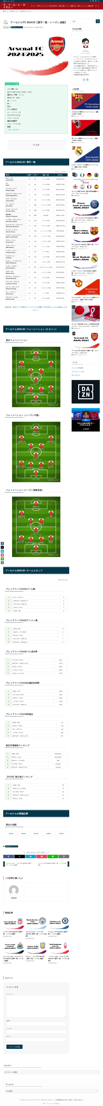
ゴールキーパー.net (78, 372)
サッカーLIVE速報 (77, 368)
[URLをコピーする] (64, 856)
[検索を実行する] (98, 21)
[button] (8, 856)
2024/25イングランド (17, 27)
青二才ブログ (76, 375)
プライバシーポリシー (47, 1100)
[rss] (96, 1)
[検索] (98, 1)
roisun (14, 898)
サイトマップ (35, 1100)
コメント (9, 994)
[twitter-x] (90, 1)
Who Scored (65, 580)
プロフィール (25, 1100)
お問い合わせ (78, 1100)
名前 (8, 1021)
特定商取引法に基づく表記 (64, 1100)
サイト (8, 1036)
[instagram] (93, 1)
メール (9, 1028)
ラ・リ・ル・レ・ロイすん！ (14, 5)
